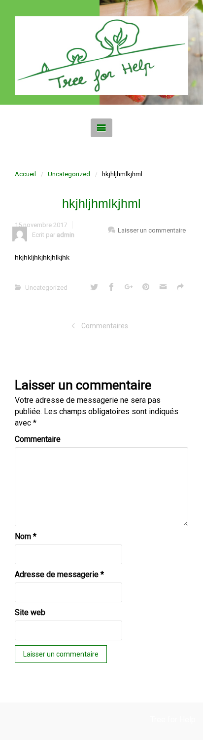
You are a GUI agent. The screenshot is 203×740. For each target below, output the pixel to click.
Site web (30, 612)
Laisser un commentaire (152, 230)
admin (65, 234)
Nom (25, 536)
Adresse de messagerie (59, 574)
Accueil (25, 174)
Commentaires (104, 326)
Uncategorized (69, 174)
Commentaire (38, 439)
